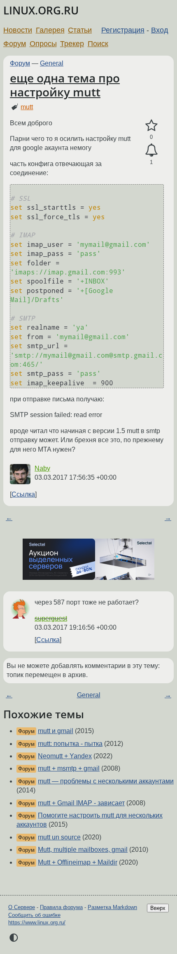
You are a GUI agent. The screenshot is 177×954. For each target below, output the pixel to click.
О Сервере (21, 907)
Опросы (43, 44)
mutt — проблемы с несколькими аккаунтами (106, 781)
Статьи (80, 30)
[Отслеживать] (151, 150)
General (51, 63)
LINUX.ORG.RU (41, 10)
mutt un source (59, 837)
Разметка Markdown (112, 907)
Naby (42, 468)
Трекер (72, 44)
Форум (14, 44)
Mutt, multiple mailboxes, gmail (83, 849)
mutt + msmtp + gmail (69, 768)
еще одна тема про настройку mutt (65, 85)
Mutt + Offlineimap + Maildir (77, 862)
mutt (27, 106)
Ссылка (23, 494)
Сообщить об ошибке (34, 915)
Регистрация (122, 30)
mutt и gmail (55, 730)
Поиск (98, 44)
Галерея (50, 30)
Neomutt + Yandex (65, 755)
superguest (51, 618)
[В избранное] (151, 125)
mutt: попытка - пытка (70, 743)
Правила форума (61, 907)
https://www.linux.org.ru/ (36, 922)
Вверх (157, 908)
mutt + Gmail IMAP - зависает (81, 802)
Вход (159, 30)
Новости (17, 30)
